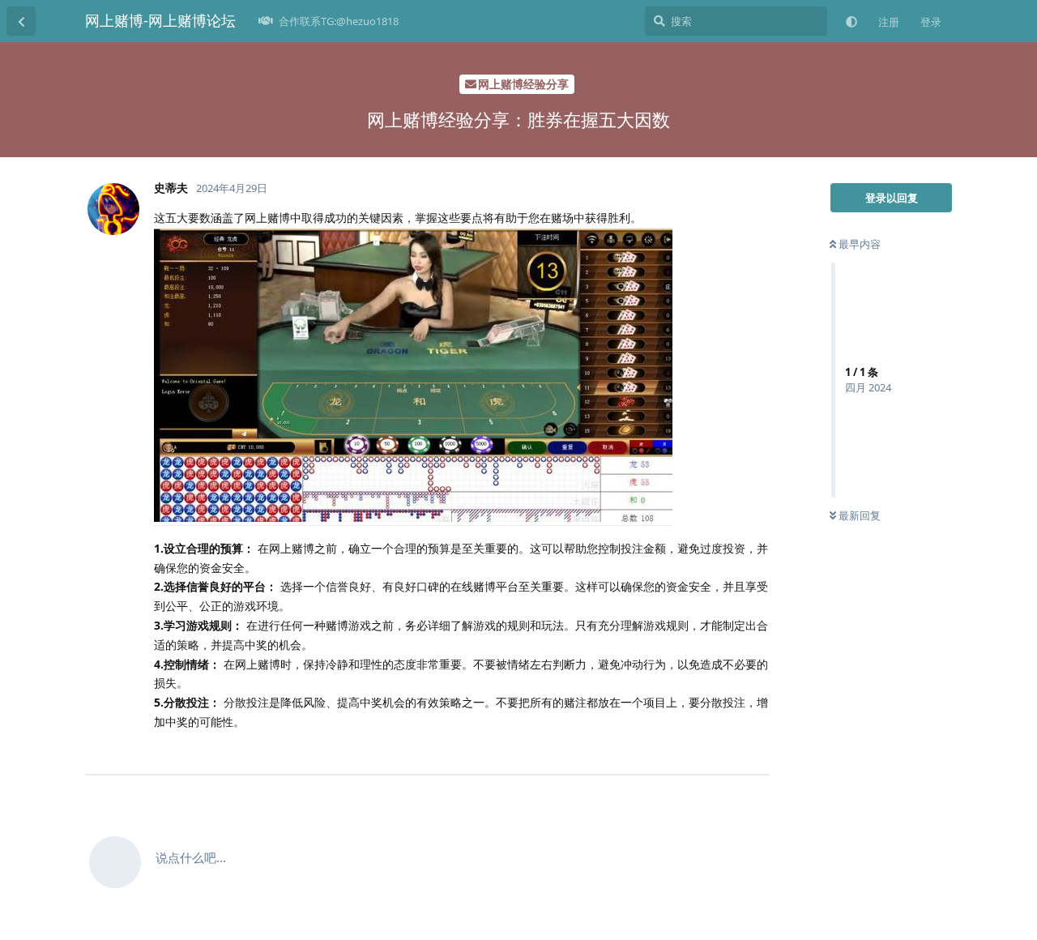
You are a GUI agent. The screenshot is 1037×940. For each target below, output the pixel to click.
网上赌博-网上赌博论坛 (160, 20)
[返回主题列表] (21, 21)
